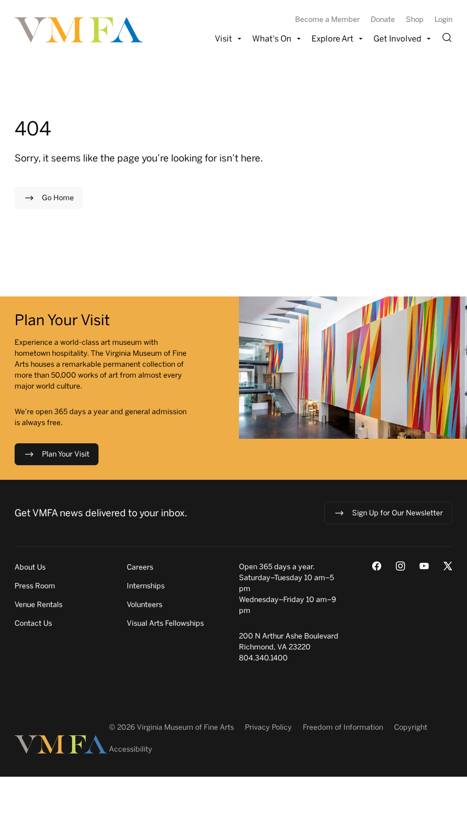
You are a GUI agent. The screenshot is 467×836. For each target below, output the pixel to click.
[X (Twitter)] (447, 566)
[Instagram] (400, 566)
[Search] (446, 37)
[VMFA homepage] (80, 29)
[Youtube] (424, 566)
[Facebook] (376, 566)
